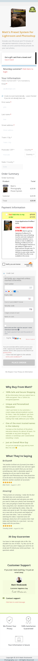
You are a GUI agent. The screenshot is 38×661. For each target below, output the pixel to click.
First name (6, 102)
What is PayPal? (30, 339)
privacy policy (7, 352)
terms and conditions (13, 357)
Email (4, 84)
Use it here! (9, 60)
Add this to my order (16, 215)
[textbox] (30, 154)
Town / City (7, 137)
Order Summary (8, 178)
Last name (6, 114)
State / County (8, 162)
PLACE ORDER (19, 362)
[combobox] (30, 154)
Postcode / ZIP (8, 150)
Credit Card (10, 273)
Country (29, 150)
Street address (8, 125)
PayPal (14, 338)
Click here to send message (15, 602)
